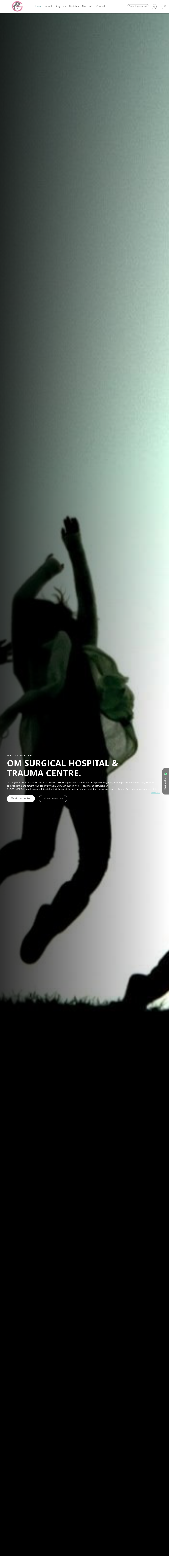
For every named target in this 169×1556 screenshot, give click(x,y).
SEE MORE (155, 792)
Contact (100, 6)
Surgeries (60, 6)
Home (38, 6)
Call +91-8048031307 (53, 798)
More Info (87, 6)
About (48, 6)
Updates (74, 6)
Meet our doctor (21, 798)
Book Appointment (138, 6)
